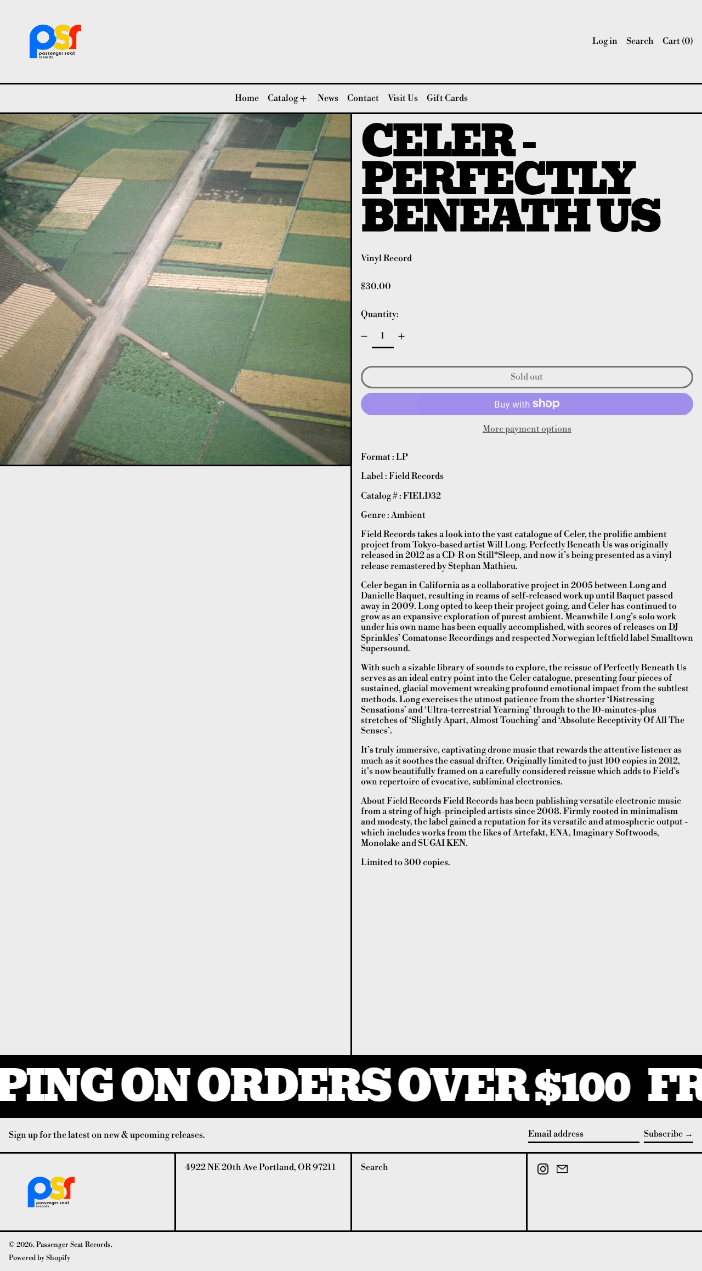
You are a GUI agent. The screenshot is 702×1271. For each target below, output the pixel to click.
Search (374, 1167)
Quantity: (380, 314)
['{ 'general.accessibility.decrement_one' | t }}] (364, 336)
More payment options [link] (527, 429)
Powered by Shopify (39, 1257)
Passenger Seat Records (73, 1244)
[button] (640, 41)
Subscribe (663, 1133)
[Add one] (401, 336)
